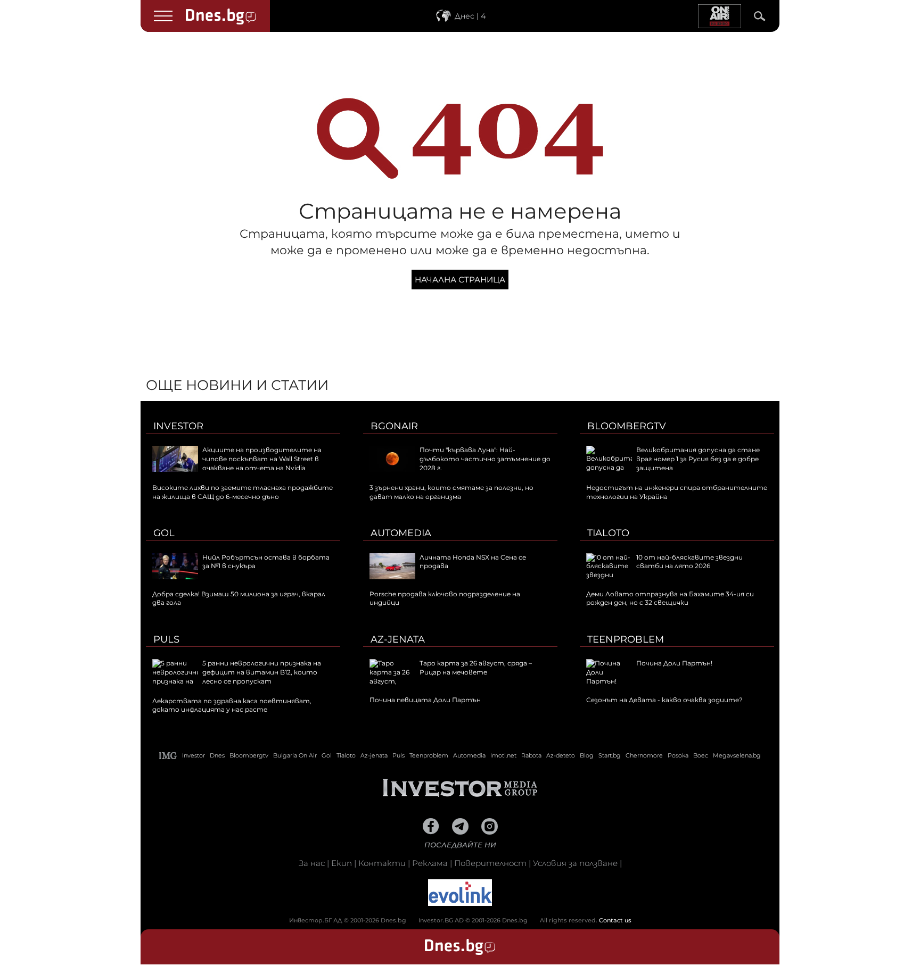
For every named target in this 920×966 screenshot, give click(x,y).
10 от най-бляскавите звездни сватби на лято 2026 (689, 561)
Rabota (531, 755)
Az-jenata (398, 639)
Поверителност (490, 863)
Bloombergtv (626, 426)
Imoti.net (503, 755)
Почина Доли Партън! (674, 663)
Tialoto (608, 533)
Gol (164, 533)
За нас (312, 863)
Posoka (678, 755)
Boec (700, 755)
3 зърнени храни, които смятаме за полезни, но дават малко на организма (451, 492)
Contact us (615, 920)
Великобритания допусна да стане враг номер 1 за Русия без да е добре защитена (698, 459)
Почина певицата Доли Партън (425, 700)
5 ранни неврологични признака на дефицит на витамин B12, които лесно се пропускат (261, 672)
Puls (166, 639)
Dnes (217, 755)
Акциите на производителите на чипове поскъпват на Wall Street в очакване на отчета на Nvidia (262, 459)
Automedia (401, 533)
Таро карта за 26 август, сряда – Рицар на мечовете (476, 667)
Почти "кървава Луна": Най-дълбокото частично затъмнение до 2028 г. (485, 459)
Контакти (382, 863)
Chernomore (644, 755)
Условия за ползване (575, 863)
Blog (587, 755)
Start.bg (609, 755)
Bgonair (394, 426)
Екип (341, 863)
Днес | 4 (470, 16)
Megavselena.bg (737, 755)
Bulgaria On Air (295, 755)
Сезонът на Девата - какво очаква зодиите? (664, 700)
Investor (178, 426)
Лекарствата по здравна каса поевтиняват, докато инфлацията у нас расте (231, 705)
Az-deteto (560, 755)
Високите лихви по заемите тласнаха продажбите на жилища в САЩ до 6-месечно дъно (242, 492)
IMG (168, 755)
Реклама (430, 863)
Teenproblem (625, 639)
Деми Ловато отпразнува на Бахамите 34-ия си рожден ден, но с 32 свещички (670, 598)
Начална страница (460, 279)
